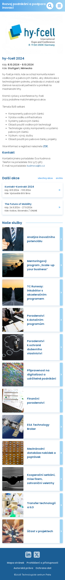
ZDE (45, 146)
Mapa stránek (15, 562)
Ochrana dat (43, 568)
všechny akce (45, 178)
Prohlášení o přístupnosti (42, 562)
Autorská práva (23, 568)
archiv (59, 178)
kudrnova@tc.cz (36, 165)
